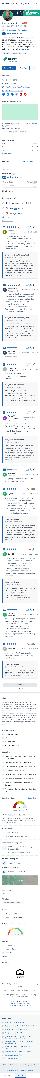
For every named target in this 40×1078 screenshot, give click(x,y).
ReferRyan (24, 68)
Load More (20, 685)
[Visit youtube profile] (25, 94)
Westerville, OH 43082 (26, 872)
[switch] (34, 182)
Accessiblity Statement (26, 1070)
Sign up (27, 3)
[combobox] (19, 169)
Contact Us (27, 1005)
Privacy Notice (11, 1070)
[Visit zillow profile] (3, 94)
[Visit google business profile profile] (16, 94)
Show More (25, 49)
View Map (20, 880)
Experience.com (17, 1065)
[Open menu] (36, 3)
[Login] (21, 3)
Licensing (12, 1005)
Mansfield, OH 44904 (16, 872)
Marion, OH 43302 (15, 863)
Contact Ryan (9, 68)
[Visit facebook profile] (8, 94)
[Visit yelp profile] (21, 94)
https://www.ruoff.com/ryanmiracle (17, 87)
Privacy (19, 1005)
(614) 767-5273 (11, 80)
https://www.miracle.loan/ (14, 91)
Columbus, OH (10, 83)
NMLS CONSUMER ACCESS (20, 1003)
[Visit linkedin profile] (12, 94)
